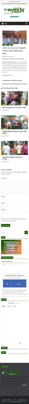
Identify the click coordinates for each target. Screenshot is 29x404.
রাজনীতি (11, 44)
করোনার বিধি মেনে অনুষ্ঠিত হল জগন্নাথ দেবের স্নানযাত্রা (12, 158)
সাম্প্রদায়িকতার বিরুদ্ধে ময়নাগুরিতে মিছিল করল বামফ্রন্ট (12, 80)
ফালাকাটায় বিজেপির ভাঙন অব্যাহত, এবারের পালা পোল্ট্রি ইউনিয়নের (14, 132)
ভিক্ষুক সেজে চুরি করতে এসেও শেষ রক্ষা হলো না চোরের (14, 107)
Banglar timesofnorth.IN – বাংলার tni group (14, 275)
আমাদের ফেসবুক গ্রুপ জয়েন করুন (7, 261)
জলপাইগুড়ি (8, 44)
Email (3, 203)
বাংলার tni (12, 56)
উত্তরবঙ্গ (4, 44)
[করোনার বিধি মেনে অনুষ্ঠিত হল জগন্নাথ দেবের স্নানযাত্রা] (14, 142)
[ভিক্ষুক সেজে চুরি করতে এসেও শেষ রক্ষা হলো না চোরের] (14, 92)
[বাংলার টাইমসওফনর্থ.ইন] (2, 23)
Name (3, 196)
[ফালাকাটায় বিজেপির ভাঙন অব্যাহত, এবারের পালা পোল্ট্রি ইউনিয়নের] (14, 116)
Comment (4, 178)
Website (3, 209)
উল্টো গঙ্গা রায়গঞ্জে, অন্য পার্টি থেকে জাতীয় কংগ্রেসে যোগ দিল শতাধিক (14, 84)
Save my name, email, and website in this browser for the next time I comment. (13, 220)
